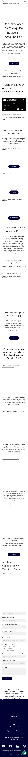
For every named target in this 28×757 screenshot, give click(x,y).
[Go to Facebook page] (10, 746)
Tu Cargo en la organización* (9, 624)
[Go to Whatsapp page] (24, 746)
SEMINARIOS (14, 166)
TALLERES (14, 192)
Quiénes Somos (14, 63)
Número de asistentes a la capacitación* (12, 653)
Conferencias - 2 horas (9, 646)
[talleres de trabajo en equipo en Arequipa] (14, 181)
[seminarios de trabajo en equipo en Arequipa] (14, 155)
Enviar (7, 678)
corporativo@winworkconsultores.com (14, 727)
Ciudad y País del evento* (8, 660)
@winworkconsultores (14, 718)
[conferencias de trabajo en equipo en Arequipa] (14, 206)
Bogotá (9, 731)
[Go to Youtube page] (3, 746)
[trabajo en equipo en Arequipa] (14, 11)
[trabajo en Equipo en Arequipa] (14, 473)
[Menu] (25, 1)
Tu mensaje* (5, 667)
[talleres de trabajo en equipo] (14, 589)
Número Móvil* (6, 637)
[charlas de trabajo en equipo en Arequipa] (14, 520)
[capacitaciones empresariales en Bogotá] (14, 707)
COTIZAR (14, 554)
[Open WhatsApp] (24, 753)
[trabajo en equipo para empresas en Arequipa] (14, 291)
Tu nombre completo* (7, 611)
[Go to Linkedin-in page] (17, 746)
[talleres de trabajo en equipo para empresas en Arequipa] (14, 380)
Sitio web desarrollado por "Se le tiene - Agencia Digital (14, 754)
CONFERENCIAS (14, 217)
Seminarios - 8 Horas (8, 650)
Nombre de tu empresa (8, 617)
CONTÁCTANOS (14, 338)
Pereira (13, 731)
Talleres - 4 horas (7, 648)
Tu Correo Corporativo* (8, 631)
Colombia (18, 731)
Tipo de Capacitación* (7, 644)
